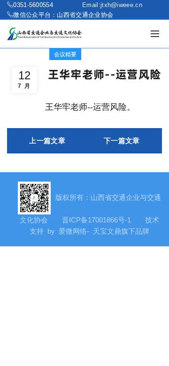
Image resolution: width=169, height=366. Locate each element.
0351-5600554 (33, 4)
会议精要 (65, 54)
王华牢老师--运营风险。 (90, 107)
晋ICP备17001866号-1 (96, 220)
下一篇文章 (122, 140)
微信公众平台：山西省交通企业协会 (63, 14)
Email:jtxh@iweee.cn (112, 4)
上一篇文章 (47, 140)
